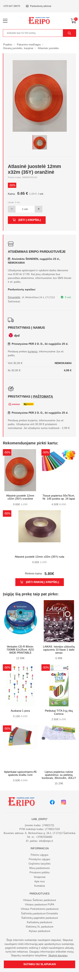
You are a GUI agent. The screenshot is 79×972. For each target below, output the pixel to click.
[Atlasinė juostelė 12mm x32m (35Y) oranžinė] (40, 142)
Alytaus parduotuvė (39, 931)
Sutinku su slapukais (39, 964)
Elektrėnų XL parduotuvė (39, 926)
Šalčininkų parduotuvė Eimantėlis (39, 913)
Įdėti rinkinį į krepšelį (42, 582)
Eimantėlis (14, 297)
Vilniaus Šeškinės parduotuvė (39, 900)
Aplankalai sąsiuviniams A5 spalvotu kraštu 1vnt (20, 773)
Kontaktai (39, 885)
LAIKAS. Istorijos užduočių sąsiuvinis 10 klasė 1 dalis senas (59, 649)
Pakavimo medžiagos (29, 44)
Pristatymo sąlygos (39, 859)
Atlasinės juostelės (48, 48)
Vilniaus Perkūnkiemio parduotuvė (39, 908)
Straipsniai (39, 877)
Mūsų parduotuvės (39, 868)
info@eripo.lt (46, 841)
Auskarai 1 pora (20, 710)
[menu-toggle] (5, 21)
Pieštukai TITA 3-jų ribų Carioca (59, 712)
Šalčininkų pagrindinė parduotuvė (39, 917)
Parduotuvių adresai (40, 6)
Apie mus (39, 881)
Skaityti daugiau (57, 955)
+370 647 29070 (11, 6)
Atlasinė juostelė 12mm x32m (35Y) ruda (39, 556)
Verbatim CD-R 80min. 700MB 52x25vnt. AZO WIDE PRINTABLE (20, 649)
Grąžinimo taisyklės (40, 863)
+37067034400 (44, 837)
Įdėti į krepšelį (29, 220)
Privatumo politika (39, 872)
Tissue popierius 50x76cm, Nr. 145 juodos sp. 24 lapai (59, 497)
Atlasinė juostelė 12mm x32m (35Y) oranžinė (20, 497)
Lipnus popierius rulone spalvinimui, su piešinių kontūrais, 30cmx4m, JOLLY (59, 774)
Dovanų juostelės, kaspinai (18, 48)
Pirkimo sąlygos (40, 854)
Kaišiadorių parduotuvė (39, 922)
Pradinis (7, 44)
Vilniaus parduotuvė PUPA (39, 904)
